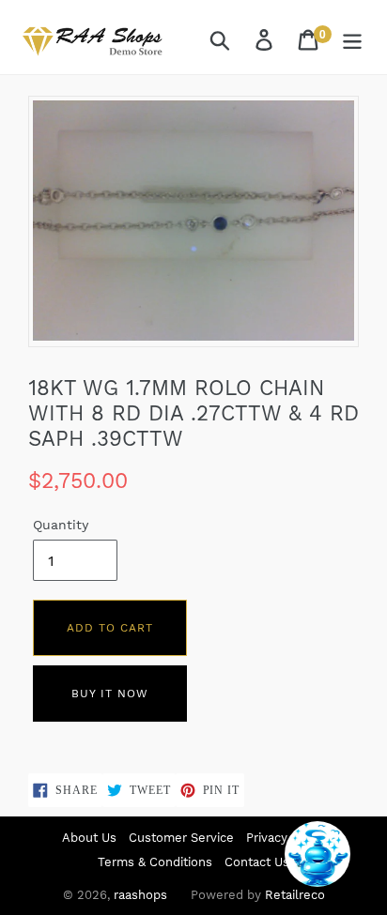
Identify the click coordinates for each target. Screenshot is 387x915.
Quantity (60, 524)
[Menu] (354, 40)
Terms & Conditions (155, 862)
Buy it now (109, 693)
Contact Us (256, 862)
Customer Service (181, 838)
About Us (89, 838)
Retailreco (295, 895)
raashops (140, 895)
